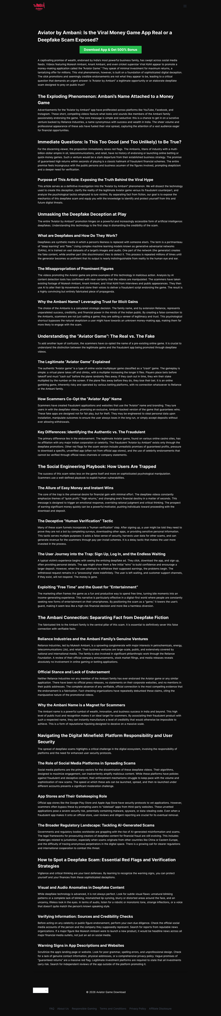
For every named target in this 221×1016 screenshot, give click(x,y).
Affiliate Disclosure (160, 1008)
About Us (63, 1008)
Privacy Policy (137, 1008)
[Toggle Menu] (185, 6)
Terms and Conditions (113, 1008)
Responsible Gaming (84, 1008)
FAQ (51, 1008)
